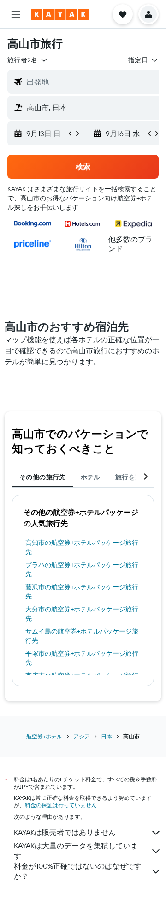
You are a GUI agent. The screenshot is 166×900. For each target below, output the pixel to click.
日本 (106, 736)
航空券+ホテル (44, 736)
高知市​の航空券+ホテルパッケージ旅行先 (81, 547)
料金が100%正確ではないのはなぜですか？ (78, 871)
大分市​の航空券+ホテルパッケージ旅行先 (81, 613)
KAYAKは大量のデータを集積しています (76, 850)
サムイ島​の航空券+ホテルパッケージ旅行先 (81, 636)
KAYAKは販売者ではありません (65, 832)
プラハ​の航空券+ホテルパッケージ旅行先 (81, 569)
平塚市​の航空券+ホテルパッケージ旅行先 (81, 658)
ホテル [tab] (91, 477)
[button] (16, 14)
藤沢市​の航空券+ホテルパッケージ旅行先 (81, 591)
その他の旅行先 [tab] (42, 477)
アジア (81, 736)
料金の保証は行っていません (61, 805)
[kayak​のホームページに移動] (60, 14)
